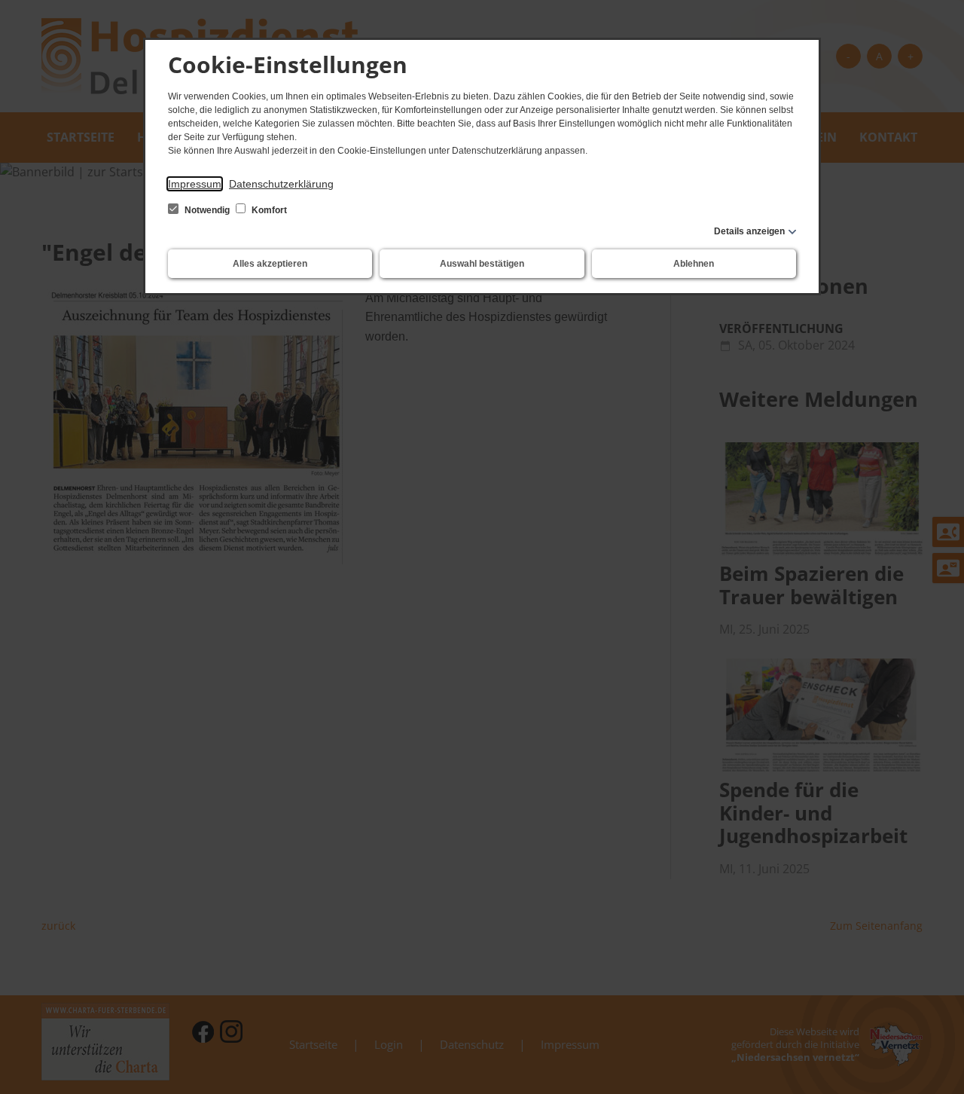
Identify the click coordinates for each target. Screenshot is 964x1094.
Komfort (268, 210)
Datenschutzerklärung (281, 184)
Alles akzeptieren (270, 263)
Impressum (194, 184)
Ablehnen (693, 263)
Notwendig (207, 210)
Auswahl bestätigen (482, 263)
